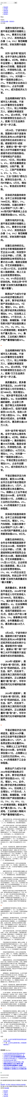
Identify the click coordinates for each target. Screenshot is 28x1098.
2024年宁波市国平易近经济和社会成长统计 (14, 1053)
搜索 (16, 2)
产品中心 (5, 1092)
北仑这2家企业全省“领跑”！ (10, 1060)
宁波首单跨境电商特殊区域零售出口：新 (13, 1055)
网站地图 (6, 1088)
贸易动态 (5, 10)
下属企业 (5, 1094)
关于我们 (5, 9)
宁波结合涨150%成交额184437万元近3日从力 (14, 1067)
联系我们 (5, 14)
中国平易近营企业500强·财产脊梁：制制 (13, 1062)
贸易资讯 (5, 12)
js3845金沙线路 (4, 21)
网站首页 (5, 7)
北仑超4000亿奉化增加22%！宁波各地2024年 (14, 1058)
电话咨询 (5, 1096)
